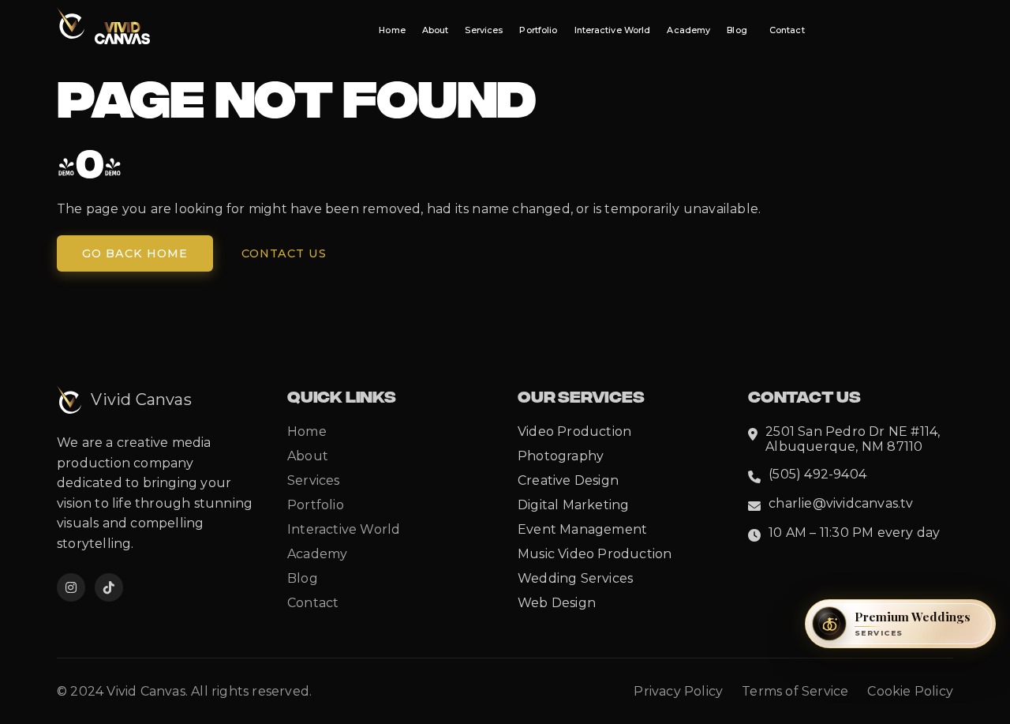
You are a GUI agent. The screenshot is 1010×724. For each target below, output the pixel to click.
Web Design (557, 602)
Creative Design (568, 480)
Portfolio (538, 30)
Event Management (582, 529)
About (435, 30)
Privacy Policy (678, 691)
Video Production (574, 431)
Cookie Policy (910, 691)
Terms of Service (795, 691)
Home (392, 30)
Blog (736, 30)
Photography (561, 455)
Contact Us (284, 253)
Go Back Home (135, 253)
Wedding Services (575, 578)
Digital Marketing (573, 504)
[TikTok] (109, 587)
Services (484, 30)
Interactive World (612, 30)
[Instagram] (71, 587)
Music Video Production (594, 553)
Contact (787, 30)
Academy (688, 30)
